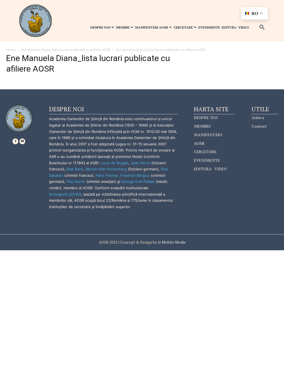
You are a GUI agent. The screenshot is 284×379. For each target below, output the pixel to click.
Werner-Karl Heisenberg (106, 169)
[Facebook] (15, 141)
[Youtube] (22, 141)
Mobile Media (173, 242)
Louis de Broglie (114, 163)
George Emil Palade (138, 181)
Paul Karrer (76, 181)
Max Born (75, 169)
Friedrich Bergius (135, 175)
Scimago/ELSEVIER (65, 194)
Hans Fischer (107, 175)
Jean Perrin (141, 163)
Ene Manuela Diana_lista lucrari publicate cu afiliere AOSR (65, 49)
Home (11, 49)
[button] (262, 27)
